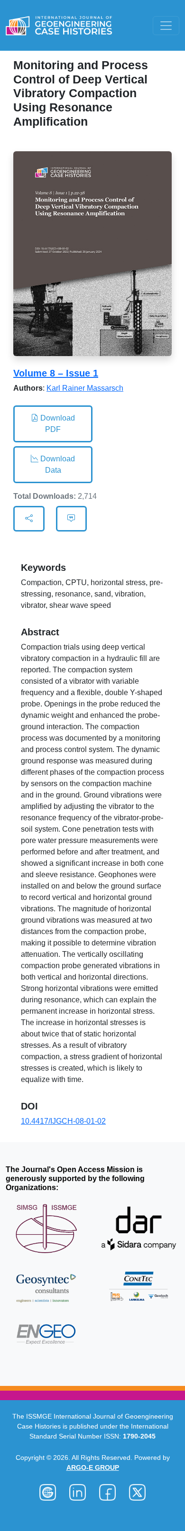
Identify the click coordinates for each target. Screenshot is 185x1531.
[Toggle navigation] (166, 25)
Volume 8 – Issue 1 (55, 373)
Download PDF (56, 423)
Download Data (56, 464)
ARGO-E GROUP (92, 1467)
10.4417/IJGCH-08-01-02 (63, 1121)
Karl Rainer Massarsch (84, 388)
